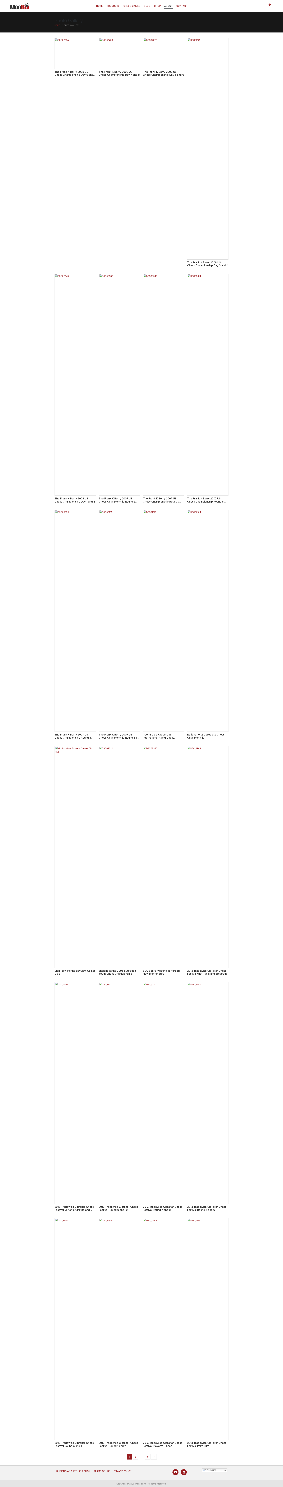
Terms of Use (102, 1471)
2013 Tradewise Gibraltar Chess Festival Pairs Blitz (206, 1444)
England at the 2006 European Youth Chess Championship (117, 972)
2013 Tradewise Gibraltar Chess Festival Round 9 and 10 (118, 1208)
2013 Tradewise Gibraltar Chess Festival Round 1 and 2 (118, 1444)
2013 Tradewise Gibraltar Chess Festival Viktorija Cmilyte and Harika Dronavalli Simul (74, 1209)
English (212, 1470)
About (168, 6)
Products (113, 6)
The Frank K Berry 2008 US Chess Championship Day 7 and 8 (119, 73)
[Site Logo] (19, 6)
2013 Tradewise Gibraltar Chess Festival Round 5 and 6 (206, 1208)
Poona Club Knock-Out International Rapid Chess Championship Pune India (158, 737)
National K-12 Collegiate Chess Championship (205, 736)
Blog (147, 6)
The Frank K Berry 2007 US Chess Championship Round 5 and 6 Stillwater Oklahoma (205, 501)
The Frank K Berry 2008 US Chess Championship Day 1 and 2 (75, 500)
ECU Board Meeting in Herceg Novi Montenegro (161, 972)
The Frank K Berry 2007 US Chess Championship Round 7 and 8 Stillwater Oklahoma (161, 501)
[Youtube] (175, 1472)
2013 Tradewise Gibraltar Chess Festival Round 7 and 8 (162, 1208)
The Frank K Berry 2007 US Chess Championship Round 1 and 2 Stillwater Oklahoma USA (119, 737)
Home (99, 6)
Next (154, 1457)
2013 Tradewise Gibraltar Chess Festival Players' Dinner (162, 1444)
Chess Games (131, 6)
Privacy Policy (122, 1471)
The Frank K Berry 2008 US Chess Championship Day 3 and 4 (207, 264)
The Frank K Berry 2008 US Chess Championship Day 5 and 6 (163, 73)
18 (148, 1456)
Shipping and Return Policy (73, 1471)
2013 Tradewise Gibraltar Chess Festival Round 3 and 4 (74, 1444)
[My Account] (262, 6)
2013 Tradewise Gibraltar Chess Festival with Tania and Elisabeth (207, 972)
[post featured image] (75, 53)
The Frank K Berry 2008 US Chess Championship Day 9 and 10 (74, 74)
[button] (256, 6)
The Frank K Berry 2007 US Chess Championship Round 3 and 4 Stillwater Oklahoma (73, 737)
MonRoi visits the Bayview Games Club (75, 972)
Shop (157, 6)
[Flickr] (184, 1472)
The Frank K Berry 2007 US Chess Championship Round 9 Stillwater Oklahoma (117, 501)
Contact (182, 6)
